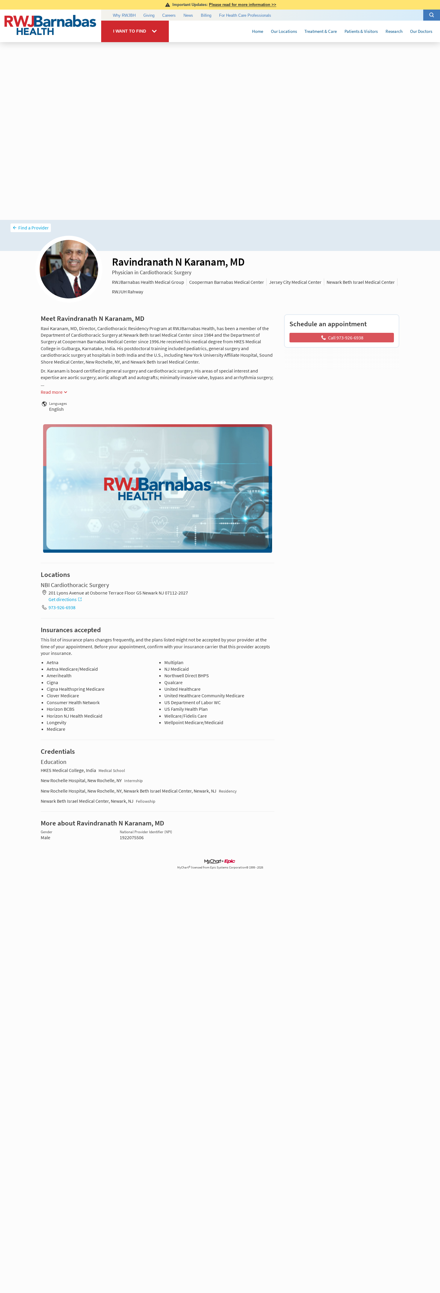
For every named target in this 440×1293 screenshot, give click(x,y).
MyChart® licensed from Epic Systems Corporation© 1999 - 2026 (220, 867)
